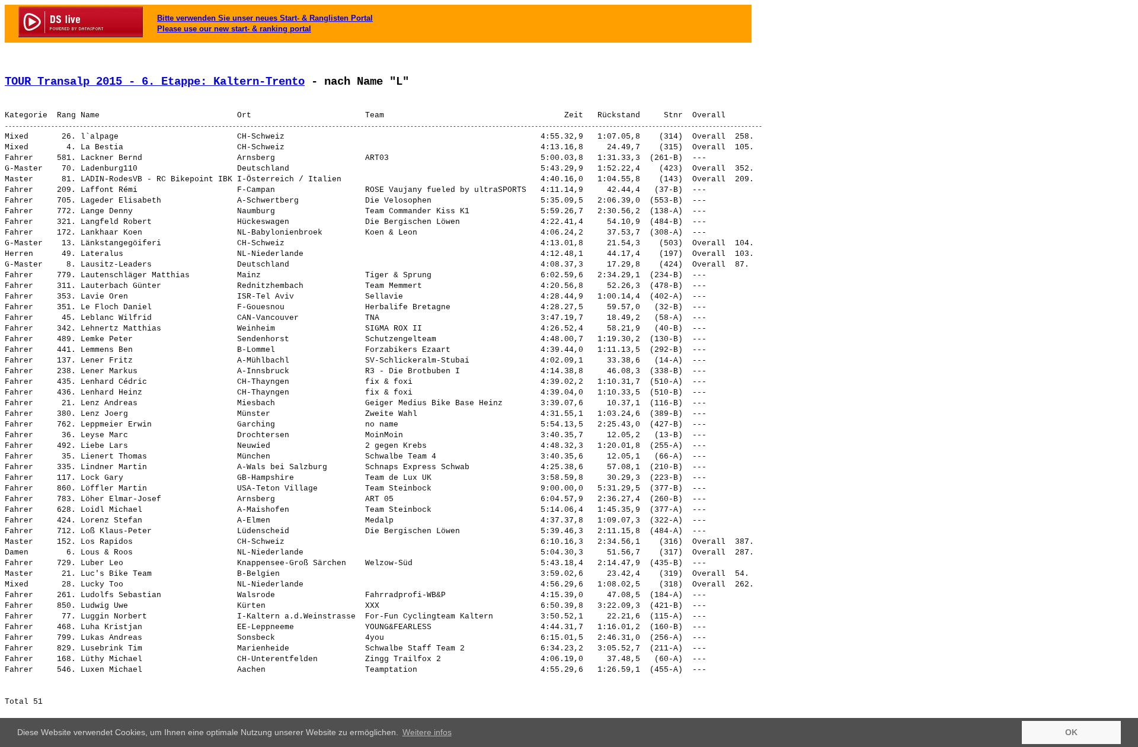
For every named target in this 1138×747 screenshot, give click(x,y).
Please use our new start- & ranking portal (234, 28)
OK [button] (1071, 732)
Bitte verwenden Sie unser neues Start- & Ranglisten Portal (265, 18)
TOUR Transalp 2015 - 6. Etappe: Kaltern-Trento (155, 81)
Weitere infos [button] (427, 732)
